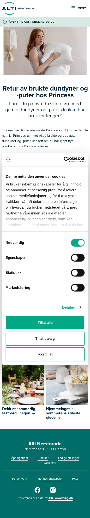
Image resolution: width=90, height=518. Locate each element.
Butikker (43, 458)
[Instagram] (53, 492)
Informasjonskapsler (50, 478)
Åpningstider (19, 458)
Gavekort (50, 463)
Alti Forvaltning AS (60, 498)
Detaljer (68, 307)
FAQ (75, 478)
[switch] (77, 258)
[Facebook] (37, 492)
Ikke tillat (45, 354)
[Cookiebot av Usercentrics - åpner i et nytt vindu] (64, 159)
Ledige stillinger (68, 458)
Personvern (19, 478)
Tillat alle (45, 322)
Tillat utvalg (45, 338)
